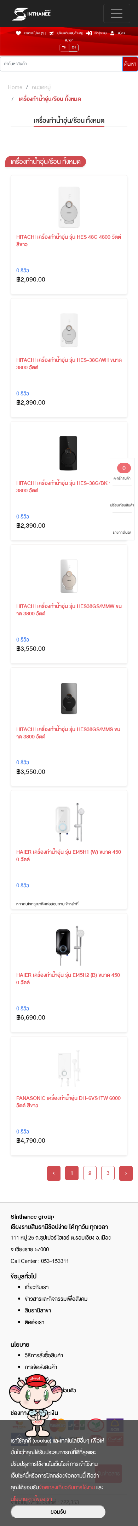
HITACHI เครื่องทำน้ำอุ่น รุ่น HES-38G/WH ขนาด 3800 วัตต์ (69, 364)
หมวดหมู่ (41, 87)
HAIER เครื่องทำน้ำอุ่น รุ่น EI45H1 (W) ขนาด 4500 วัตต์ (68, 856)
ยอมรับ (58, 1511)
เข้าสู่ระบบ (100, 33)
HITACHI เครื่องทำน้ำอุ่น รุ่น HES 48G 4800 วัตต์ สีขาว (68, 241)
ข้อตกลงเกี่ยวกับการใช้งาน (67, 1487)
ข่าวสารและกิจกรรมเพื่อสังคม (56, 1299)
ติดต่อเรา (34, 1322)
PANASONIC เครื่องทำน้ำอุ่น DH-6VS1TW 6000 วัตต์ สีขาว (68, 1102)
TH (64, 47)
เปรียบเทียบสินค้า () (69, 33)
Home (15, 87)
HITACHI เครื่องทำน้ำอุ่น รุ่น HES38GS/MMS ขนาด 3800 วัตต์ (68, 733)
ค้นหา (130, 64)
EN (74, 47)
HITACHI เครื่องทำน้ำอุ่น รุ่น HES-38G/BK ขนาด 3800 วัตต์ (68, 487)
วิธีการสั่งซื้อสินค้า (44, 1355)
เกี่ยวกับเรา (36, 1287)
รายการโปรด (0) (34, 33)
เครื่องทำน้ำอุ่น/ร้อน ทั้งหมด (50, 99)
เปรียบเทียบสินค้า (122, 505)
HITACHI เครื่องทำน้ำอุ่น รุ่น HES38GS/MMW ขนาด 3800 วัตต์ (69, 610)
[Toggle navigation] (116, 13)
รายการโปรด (122, 532)
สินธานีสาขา (38, 1310)
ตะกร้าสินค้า (122, 472)
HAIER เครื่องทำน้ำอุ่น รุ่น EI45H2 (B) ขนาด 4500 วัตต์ (68, 979)
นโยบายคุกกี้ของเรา (31, 1499)
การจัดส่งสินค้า (41, 1367)
